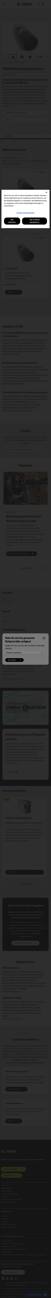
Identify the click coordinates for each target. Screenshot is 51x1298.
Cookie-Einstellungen (25, 213)
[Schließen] (46, 192)
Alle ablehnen (12, 221)
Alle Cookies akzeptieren (35, 221)
